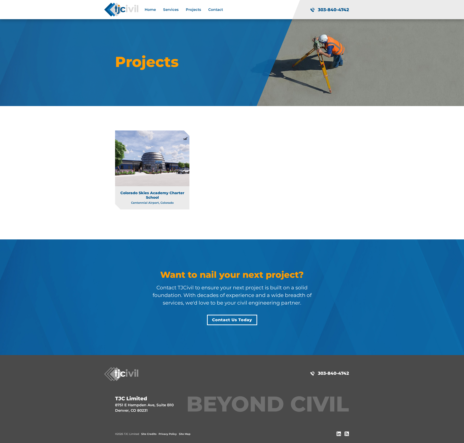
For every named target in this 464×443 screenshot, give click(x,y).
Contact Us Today (232, 319)
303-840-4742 (333, 9)
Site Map (184, 434)
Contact (215, 9)
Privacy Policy (168, 434)
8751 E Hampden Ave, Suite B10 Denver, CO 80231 (144, 404)
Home (150, 9)
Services (171, 9)
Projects (193, 9)
